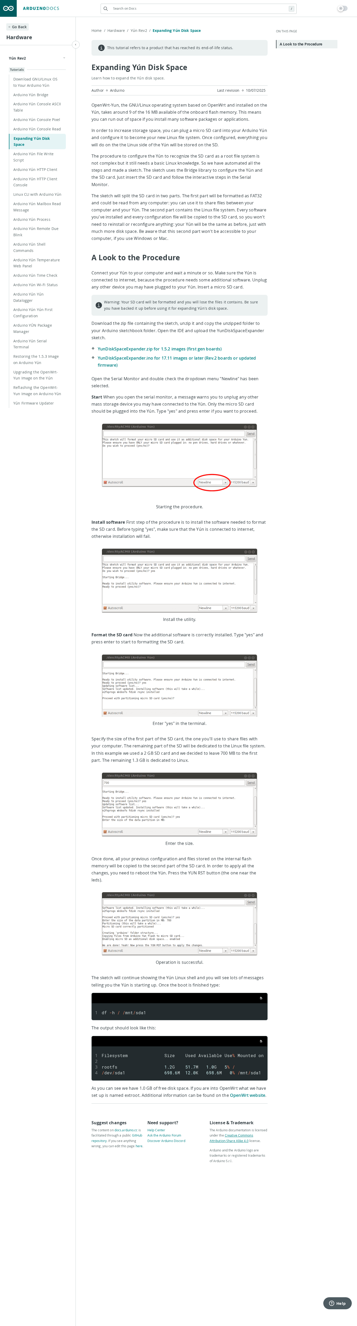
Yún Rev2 (141, 30)
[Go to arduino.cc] (8, 8)
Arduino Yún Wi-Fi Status (35, 284)
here (139, 1146)
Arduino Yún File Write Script (33, 157)
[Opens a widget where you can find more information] (337, 1303)
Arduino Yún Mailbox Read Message (37, 206)
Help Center (156, 1130)
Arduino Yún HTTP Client (35, 169)
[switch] (343, 8)
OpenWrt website (247, 1095)
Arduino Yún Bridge (31, 94)
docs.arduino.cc (126, 1130)
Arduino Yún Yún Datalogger (28, 297)
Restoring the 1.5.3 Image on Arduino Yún (36, 359)
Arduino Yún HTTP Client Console (35, 182)
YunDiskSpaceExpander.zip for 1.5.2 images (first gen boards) (160, 349)
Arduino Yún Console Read (37, 128)
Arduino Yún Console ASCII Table (37, 107)
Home (98, 30)
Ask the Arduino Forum (164, 1135)
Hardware (117, 30)
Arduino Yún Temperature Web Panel (36, 263)
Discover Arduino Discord (166, 1141)
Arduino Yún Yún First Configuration (33, 312)
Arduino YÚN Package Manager (32, 328)
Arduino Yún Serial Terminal (30, 344)
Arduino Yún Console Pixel (36, 119)
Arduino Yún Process (31, 219)
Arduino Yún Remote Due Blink (36, 231)
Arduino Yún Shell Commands (29, 247)
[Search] (105, 8)
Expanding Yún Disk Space (32, 141)
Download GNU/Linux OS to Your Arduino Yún (35, 82)
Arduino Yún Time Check (35, 275)
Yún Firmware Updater (33, 403)
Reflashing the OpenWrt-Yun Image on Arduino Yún (37, 390)
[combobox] (199, 8)
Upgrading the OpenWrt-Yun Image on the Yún (35, 375)
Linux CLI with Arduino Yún (37, 194)
